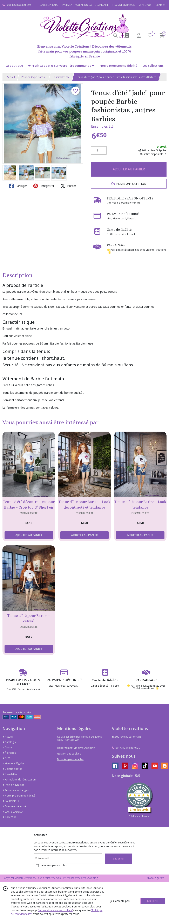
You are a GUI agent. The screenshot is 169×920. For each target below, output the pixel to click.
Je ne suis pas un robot (54, 865)
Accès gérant (156, 878)
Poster (71, 186)
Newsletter (10, 774)
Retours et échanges (16, 790)
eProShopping (89, 878)
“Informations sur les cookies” (55, 910)
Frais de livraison (14, 785)
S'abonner (118, 858)
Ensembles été (61, 77)
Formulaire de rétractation (20, 779)
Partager (21, 186)
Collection (10, 817)
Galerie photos (13, 769)
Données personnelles (70, 759)
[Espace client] (138, 35)
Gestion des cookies (69, 753)
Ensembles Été (102, 126)
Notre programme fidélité (19, 795)
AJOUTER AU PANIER (129, 169)
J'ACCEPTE (153, 901)
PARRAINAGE (12, 801)
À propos (10, 753)
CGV (7, 758)
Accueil (11, 77)
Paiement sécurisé (15, 806)
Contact (159, 5)
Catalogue (10, 742)
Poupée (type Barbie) (33, 77)
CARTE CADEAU (13, 811)
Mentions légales (14, 763)
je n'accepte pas (119, 901)
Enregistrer (46, 186)
